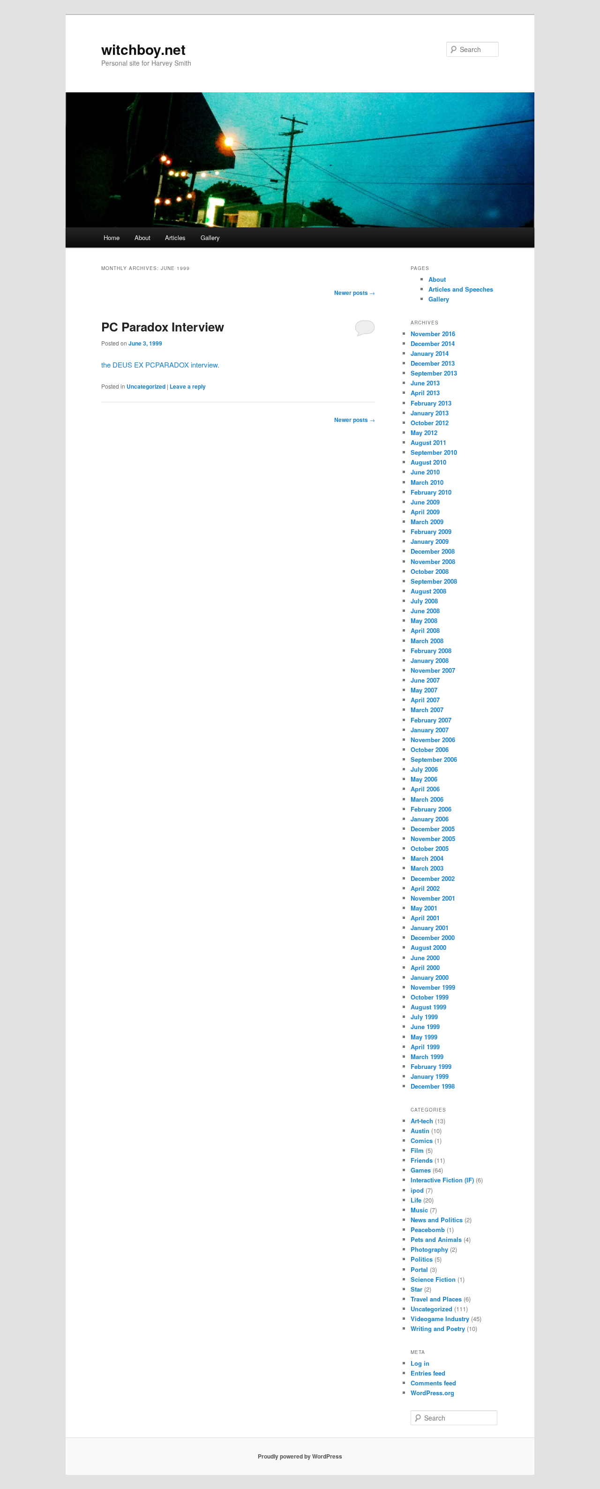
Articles (175, 237)
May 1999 (424, 1036)
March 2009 (427, 521)
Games (421, 1170)
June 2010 (425, 471)
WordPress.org (432, 1392)
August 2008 (428, 591)
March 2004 (427, 858)
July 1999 (424, 1016)
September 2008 (434, 581)
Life (416, 1200)
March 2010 (427, 482)
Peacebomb (428, 1229)
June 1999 (425, 1026)
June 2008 (425, 610)
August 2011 (428, 442)
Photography (429, 1249)
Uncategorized (146, 386)
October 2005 (430, 848)
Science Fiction (433, 1279)
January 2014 (430, 353)
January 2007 (430, 729)
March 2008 (427, 640)
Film (417, 1150)
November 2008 (433, 561)
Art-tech (422, 1120)
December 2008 (433, 551)
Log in (420, 1363)
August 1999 (428, 1006)
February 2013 (431, 403)
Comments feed (433, 1382)
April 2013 (425, 392)
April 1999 (425, 1046)
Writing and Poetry (438, 1328)
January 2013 (430, 412)
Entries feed (428, 1373)
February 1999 (431, 1066)
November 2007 (433, 670)
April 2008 (425, 630)
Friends (422, 1160)
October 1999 (430, 997)
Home (112, 237)
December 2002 (433, 878)
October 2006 (430, 749)
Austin (420, 1130)
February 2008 (431, 650)
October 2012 (430, 422)
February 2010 (431, 492)
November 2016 (433, 333)
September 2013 (434, 372)
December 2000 (433, 937)
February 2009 (431, 531)
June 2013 (425, 382)
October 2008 (430, 571)
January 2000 (430, 977)
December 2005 (433, 828)
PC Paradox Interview (162, 326)
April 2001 (425, 917)
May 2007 (424, 689)
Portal (419, 1269)
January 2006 (430, 818)
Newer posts (354, 292)
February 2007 (431, 719)
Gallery (210, 237)
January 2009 (430, 541)
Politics (422, 1259)
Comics (422, 1140)
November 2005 (433, 838)
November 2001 (433, 898)
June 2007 (425, 680)
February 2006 (431, 809)
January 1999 (430, 1076)
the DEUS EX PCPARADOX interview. (160, 364)
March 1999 (427, 1056)
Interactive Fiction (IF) (442, 1179)
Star (416, 1289)
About (142, 237)
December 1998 (433, 1086)
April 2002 (425, 888)
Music (419, 1209)
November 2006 (433, 739)
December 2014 (433, 343)
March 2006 (427, 799)
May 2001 (424, 907)
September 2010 (434, 452)
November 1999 (433, 987)
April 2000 (425, 967)
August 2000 (428, 947)
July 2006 (424, 769)
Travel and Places (436, 1298)
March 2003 (427, 868)
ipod (417, 1190)
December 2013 (433, 363)
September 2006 (434, 759)
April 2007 (425, 699)
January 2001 (430, 927)
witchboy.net (143, 49)
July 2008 (424, 600)
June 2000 (425, 957)
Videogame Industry (440, 1318)
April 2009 (425, 511)
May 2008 (424, 620)
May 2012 (424, 432)
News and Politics (437, 1219)
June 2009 (425, 501)
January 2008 (430, 660)
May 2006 (424, 779)
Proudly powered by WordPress (300, 1456)
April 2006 (425, 788)
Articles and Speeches (460, 289)
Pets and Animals (436, 1239)
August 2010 (428, 462)
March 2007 (427, 709)
